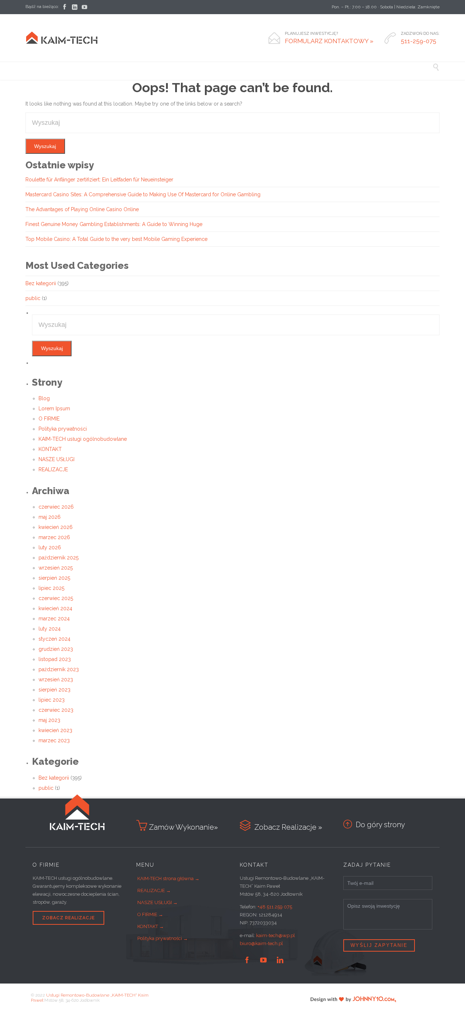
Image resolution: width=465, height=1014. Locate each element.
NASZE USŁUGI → (157, 902)
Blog (44, 398)
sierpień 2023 (54, 690)
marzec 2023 (54, 740)
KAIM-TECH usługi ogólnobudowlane (83, 439)
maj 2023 (49, 720)
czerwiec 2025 (56, 598)
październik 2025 (58, 558)
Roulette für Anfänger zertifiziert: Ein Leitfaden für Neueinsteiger (99, 179)
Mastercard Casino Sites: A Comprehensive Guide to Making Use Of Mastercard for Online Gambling (142, 194)
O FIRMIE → (150, 914)
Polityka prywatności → (162, 938)
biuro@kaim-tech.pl (261, 943)
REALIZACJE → (154, 890)
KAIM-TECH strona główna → (168, 878)
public (32, 298)
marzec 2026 (54, 537)
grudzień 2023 (56, 649)
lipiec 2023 (52, 700)
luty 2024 (50, 629)
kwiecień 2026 (56, 527)
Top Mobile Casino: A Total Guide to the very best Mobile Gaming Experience (116, 239)
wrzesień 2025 (56, 568)
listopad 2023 (55, 659)
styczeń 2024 (54, 639)
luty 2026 (50, 547)
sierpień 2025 (54, 578)
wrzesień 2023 (56, 679)
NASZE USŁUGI (56, 459)
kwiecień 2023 (55, 730)
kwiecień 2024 (55, 608)
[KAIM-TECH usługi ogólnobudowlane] (61, 37)
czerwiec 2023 (56, 710)
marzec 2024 (54, 618)
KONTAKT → (150, 926)
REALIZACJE (53, 469)
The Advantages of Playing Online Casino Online (82, 209)
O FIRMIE (49, 419)
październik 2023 (59, 669)
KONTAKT (50, 449)
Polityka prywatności (63, 429)
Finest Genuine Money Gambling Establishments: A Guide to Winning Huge (113, 224)
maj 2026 (50, 517)
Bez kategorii (40, 283)
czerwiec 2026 (56, 507)
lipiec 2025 (51, 588)
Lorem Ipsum (54, 408)
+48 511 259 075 (275, 907)
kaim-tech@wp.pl (275, 935)
